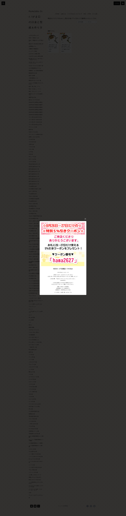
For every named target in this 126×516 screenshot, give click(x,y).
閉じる (85, 219)
